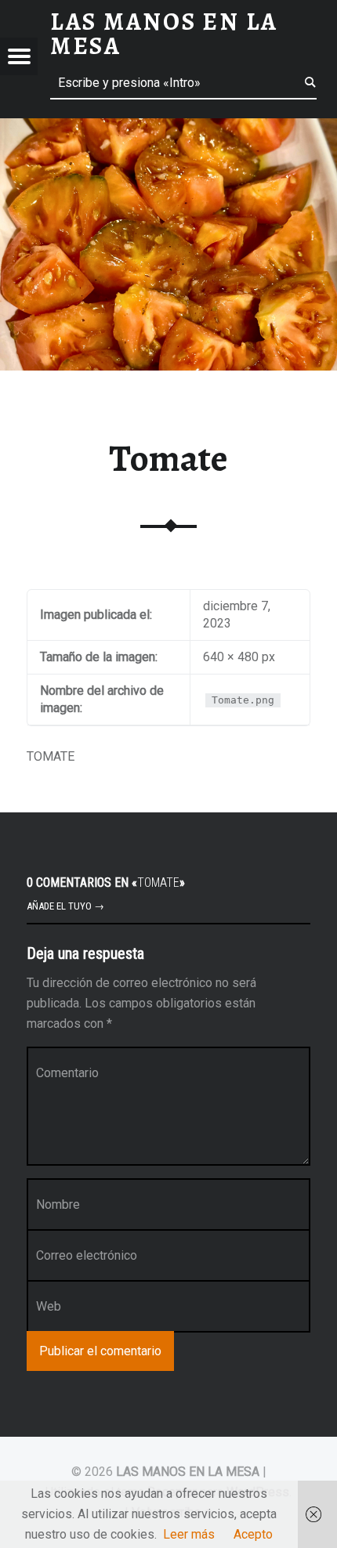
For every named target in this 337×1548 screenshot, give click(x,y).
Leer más (189, 1534)
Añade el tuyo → (65, 906)
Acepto (253, 1534)
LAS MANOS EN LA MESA (187, 1471)
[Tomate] (168, 128)
